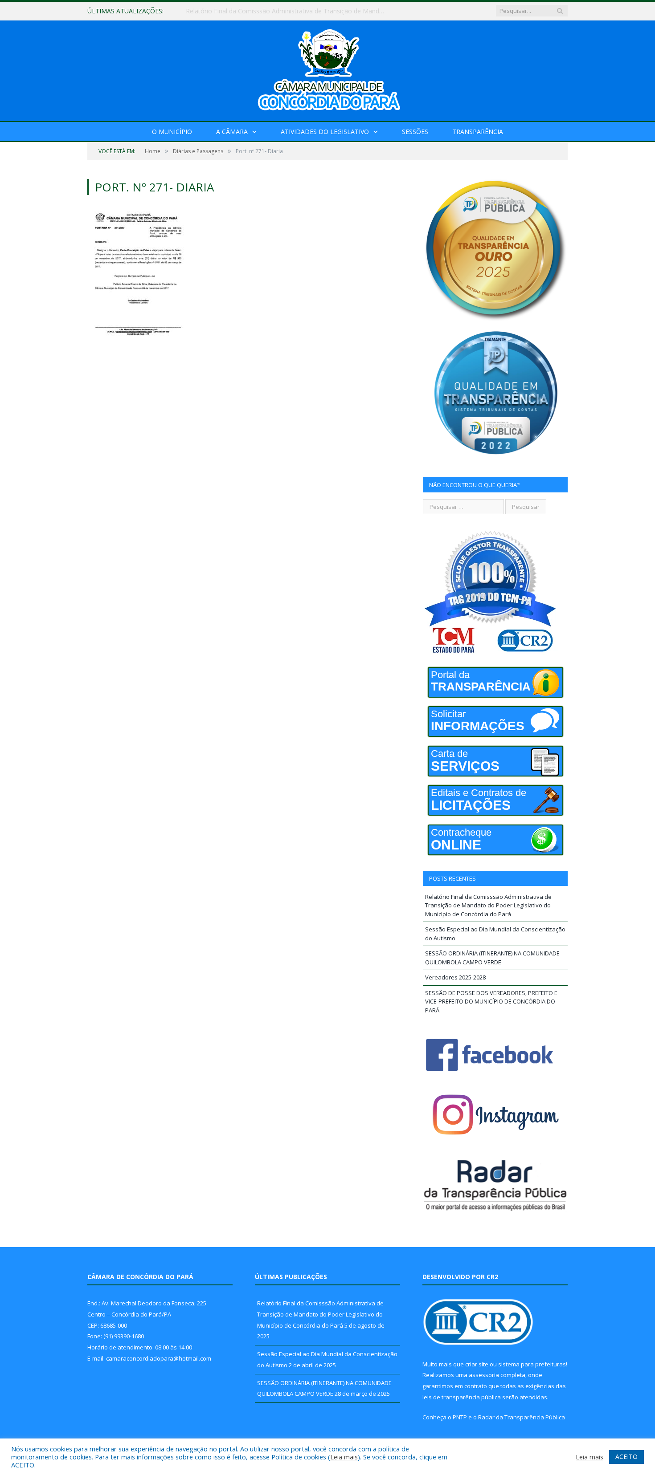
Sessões (415, 131)
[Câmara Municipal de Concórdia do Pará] (327, 68)
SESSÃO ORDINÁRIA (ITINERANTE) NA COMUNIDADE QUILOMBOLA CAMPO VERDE (492, 957)
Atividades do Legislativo (325, 131)
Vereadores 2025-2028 (455, 977)
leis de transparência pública (461, 1397)
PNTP (460, 1417)
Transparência (477, 131)
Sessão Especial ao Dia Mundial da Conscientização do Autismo (278, 11)
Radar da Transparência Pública (521, 1417)
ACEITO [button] (626, 1456)
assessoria (484, 1375)
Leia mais (344, 1456)
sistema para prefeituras (532, 1364)
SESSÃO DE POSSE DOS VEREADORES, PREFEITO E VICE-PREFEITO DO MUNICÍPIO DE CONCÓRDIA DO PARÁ (491, 1001)
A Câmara (232, 131)
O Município (172, 131)
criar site (476, 1364)
